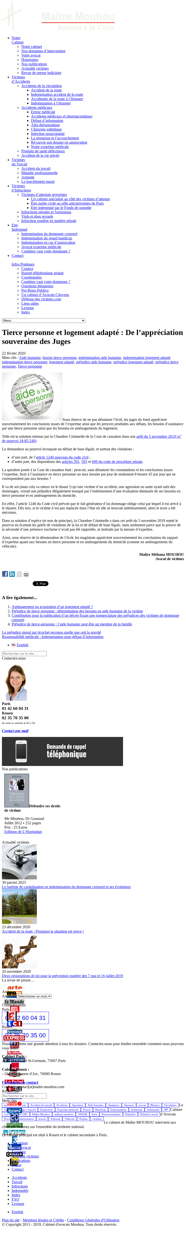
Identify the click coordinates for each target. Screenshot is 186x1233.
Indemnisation (118, 1109)
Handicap (100, 1109)
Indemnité (136, 1109)
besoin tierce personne (60, 358)
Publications (21, 1161)
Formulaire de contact (20, 1082)
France (87, 1109)
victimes (96, 1118)
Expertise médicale (67, 1109)
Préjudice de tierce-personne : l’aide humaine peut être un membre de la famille (72, 624)
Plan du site (11, 1220)
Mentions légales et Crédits (43, 1220)
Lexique (18, 1204)
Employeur (46, 1109)
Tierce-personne (30, 366)
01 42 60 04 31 (25, 1017)
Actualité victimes (25, 1156)
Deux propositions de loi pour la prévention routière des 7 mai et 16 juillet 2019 (62, 976)
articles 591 (70, 462)
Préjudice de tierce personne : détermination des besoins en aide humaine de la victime (77, 611)
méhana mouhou (63, 1114)
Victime (83, 1118)
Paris (94, 1114)
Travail (17, 1182)
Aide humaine (30, 358)
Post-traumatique (111, 1114)
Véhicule (70, 1118)
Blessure (155, 1105)
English (17, 1212)
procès (42, 1118)
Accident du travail (41, 1105)
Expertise (19, 1152)
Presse (16, 1165)
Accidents (61, 1105)
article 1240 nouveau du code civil (62, 457)
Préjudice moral (149, 1114)
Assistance (113, 1105)
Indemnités (153, 1109)
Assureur (129, 1105)
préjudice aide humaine (93, 362)
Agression (77, 1105)
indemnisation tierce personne (24, 362)
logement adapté (61, 362)
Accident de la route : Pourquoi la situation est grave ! (43, 931)
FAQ (15, 1199)
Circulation (170, 1105)
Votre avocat (21, 1147)
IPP (166, 1109)
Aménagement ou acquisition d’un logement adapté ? (52, 607)
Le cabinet (20, 1143)
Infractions (20, 1186)
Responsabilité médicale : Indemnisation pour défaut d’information (52, 637)
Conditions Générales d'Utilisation (93, 1220)
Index (16, 1195)
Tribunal (55, 1118)
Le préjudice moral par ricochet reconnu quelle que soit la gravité (51, 632)
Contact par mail (15, 731)
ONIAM (82, 1114)
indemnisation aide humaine (99, 358)
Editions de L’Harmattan (23, 832)
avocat (142, 1105)
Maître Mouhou (41, 1114)
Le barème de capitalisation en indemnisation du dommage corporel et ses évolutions (66, 887)
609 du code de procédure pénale (117, 462)
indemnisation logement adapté (146, 358)
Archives (9, 996)
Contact (17, 1169)
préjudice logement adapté (133, 362)
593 (84, 462)
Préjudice (130, 1114)
